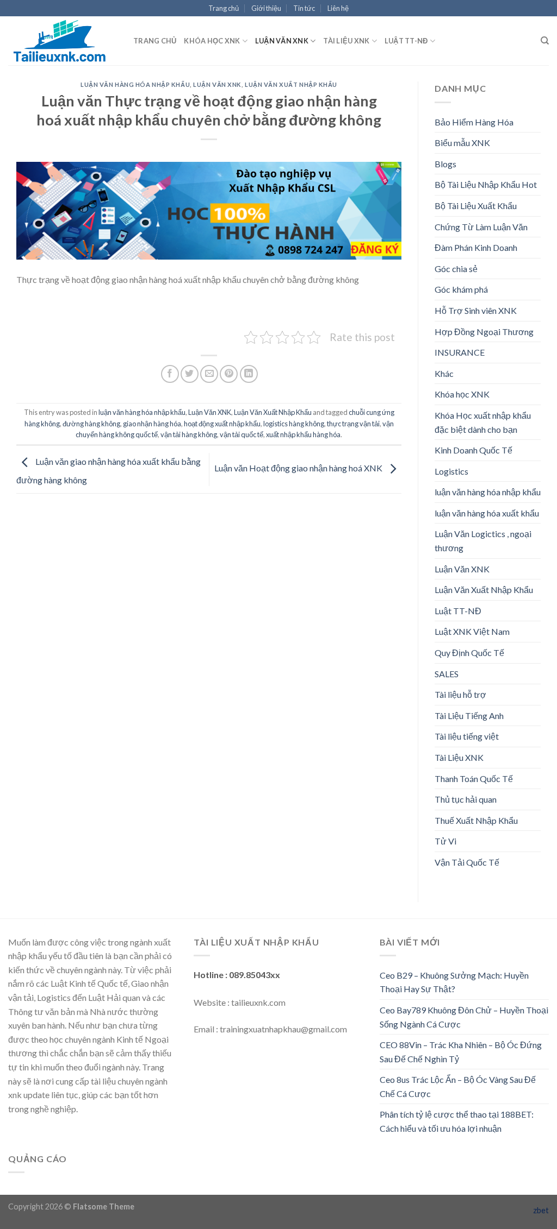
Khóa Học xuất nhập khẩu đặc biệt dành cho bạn (483, 422)
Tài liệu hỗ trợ (460, 694)
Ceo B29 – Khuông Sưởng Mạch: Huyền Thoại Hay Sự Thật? (454, 982)
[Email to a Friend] (209, 374)
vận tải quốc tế (241, 434)
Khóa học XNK (212, 40)
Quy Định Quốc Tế (469, 652)
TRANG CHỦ (154, 40)
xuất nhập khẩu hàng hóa (303, 434)
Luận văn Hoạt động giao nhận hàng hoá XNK (299, 468)
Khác (444, 373)
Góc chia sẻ (456, 268)
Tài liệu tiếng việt (467, 736)
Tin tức (304, 8)
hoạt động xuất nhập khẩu (222, 423)
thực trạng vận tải (353, 423)
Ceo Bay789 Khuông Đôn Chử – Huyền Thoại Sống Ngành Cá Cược (464, 1017)
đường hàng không (91, 423)
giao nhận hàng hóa (152, 423)
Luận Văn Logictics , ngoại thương (483, 540)
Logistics (451, 471)
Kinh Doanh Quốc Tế (473, 450)
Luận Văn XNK (281, 40)
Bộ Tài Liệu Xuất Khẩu (476, 205)
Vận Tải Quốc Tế (467, 862)
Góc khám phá (461, 289)
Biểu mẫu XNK (462, 142)
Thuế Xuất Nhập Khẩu (476, 820)
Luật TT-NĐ (406, 40)
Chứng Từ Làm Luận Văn (481, 227)
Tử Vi (445, 841)
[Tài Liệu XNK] (62, 40)
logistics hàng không (293, 423)
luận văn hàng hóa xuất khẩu (487, 513)
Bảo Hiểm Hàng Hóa (474, 122)
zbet (541, 1210)
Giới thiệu (266, 8)
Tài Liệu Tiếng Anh (469, 715)
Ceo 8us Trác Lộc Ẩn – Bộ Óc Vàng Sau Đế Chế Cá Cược (458, 1086)
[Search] (545, 40)
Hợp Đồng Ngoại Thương (484, 331)
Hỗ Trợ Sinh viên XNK (476, 310)
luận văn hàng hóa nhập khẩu (135, 84)
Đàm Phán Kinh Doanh (476, 247)
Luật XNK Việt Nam (472, 631)
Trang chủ (223, 8)
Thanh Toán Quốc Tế (474, 778)
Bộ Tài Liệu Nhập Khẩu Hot (486, 184)
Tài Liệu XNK (346, 40)
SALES (447, 674)
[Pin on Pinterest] (229, 374)
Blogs (445, 164)
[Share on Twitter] (190, 374)
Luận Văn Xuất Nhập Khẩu (291, 84)
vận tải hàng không (188, 434)
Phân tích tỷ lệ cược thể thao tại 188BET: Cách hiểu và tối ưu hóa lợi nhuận (457, 1121)
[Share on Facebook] (170, 374)
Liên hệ (338, 8)
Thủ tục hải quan (466, 799)
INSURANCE (460, 352)
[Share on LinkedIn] (249, 374)
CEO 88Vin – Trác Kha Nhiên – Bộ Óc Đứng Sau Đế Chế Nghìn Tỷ (461, 1051)
